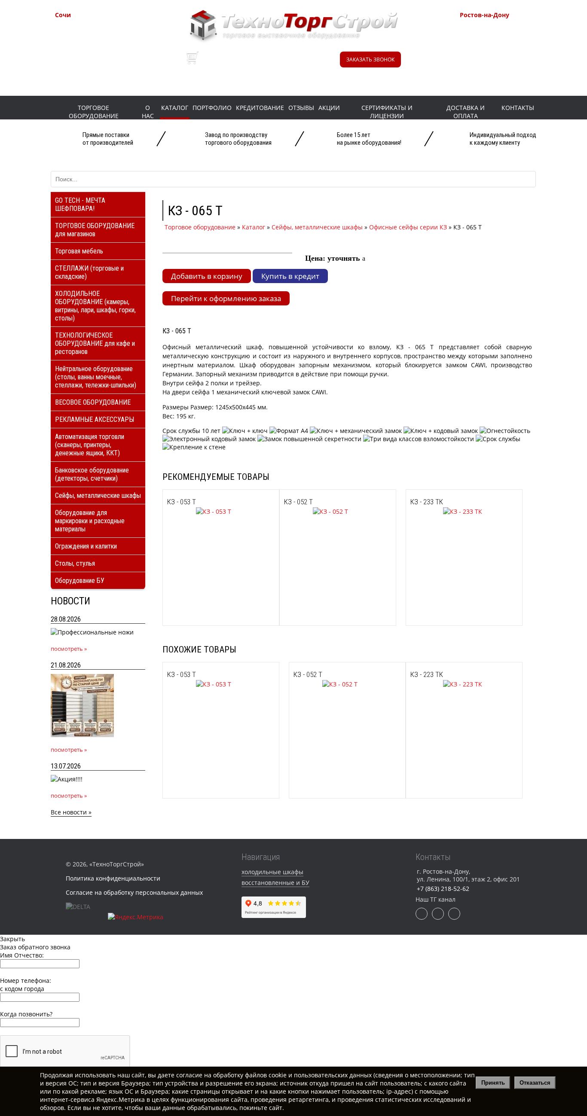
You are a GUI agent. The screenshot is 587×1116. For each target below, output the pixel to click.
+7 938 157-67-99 (505, 51)
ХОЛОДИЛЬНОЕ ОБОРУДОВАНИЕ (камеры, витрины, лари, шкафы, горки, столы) (95, 306)
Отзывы (301, 108)
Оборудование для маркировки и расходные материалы (90, 521)
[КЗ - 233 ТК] (446, 511)
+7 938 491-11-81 (100, 30)
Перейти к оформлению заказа (226, 298)
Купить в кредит (290, 276)
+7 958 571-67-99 (505, 41)
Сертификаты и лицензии (387, 112)
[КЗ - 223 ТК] (446, 684)
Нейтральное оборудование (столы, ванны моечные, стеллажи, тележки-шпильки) (95, 377)
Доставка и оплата (465, 112)
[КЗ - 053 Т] (199, 511)
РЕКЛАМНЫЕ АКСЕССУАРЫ (94, 419)
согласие (189, 1075)
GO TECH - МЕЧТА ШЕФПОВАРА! (80, 204)
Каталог (174, 108)
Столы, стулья (75, 563)
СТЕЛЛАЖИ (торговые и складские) (89, 272)
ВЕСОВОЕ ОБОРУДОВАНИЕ (93, 402)
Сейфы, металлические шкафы (98, 495)
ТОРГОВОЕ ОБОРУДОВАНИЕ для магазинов (95, 230)
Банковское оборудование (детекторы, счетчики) (92, 474)
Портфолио (212, 108)
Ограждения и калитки (86, 546)
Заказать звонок (370, 59)
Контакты (517, 108)
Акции (329, 108)
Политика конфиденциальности (113, 878)
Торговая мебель (79, 251)
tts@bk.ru (493, 71)
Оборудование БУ (79, 580)
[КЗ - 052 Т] (316, 511)
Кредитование (260, 108)
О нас (148, 112)
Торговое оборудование (94, 112)
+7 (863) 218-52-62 (507, 30)
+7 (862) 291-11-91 (102, 41)
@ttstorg (286, 63)
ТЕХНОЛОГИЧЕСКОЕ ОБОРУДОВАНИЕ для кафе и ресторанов (95, 343)
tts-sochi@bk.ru (98, 61)
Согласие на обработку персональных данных (134, 892)
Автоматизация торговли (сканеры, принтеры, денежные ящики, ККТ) (89, 445)
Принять (493, 1082)
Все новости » (71, 812)
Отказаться (535, 1082)
